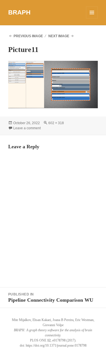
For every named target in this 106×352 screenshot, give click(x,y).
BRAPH (19, 12)
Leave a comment (27, 128)
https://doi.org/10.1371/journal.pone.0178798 (56, 345)
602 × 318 (56, 123)
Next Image (58, 36)
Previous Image (28, 36)
